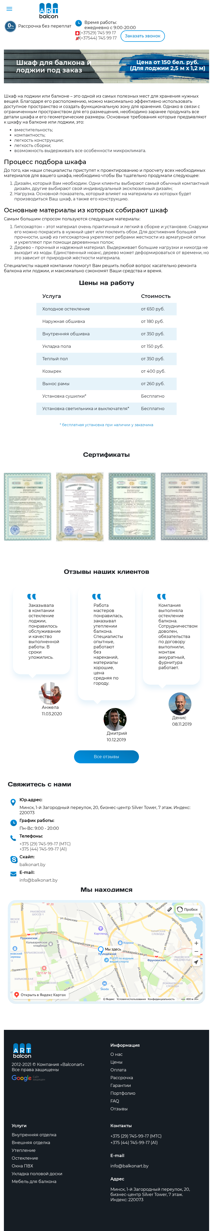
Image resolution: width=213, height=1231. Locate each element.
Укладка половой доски (37, 1173)
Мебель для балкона (34, 1181)
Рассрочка (121, 1077)
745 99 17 (97, 32)
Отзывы (119, 1108)
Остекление (25, 1158)
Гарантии (120, 1085)
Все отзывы (106, 756)
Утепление (24, 1150)
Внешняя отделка (31, 1142)
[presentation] (11, 643)
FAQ (114, 1101)
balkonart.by (32, 864)
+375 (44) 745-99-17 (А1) (43, 849)
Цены (116, 1062)
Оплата (118, 1069)
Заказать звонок (143, 35)
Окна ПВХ (22, 1166)
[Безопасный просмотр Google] (28, 1077)
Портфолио (122, 1093)
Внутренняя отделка (34, 1134)
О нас (116, 1054)
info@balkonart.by (38, 880)
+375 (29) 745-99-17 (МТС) (45, 843)
